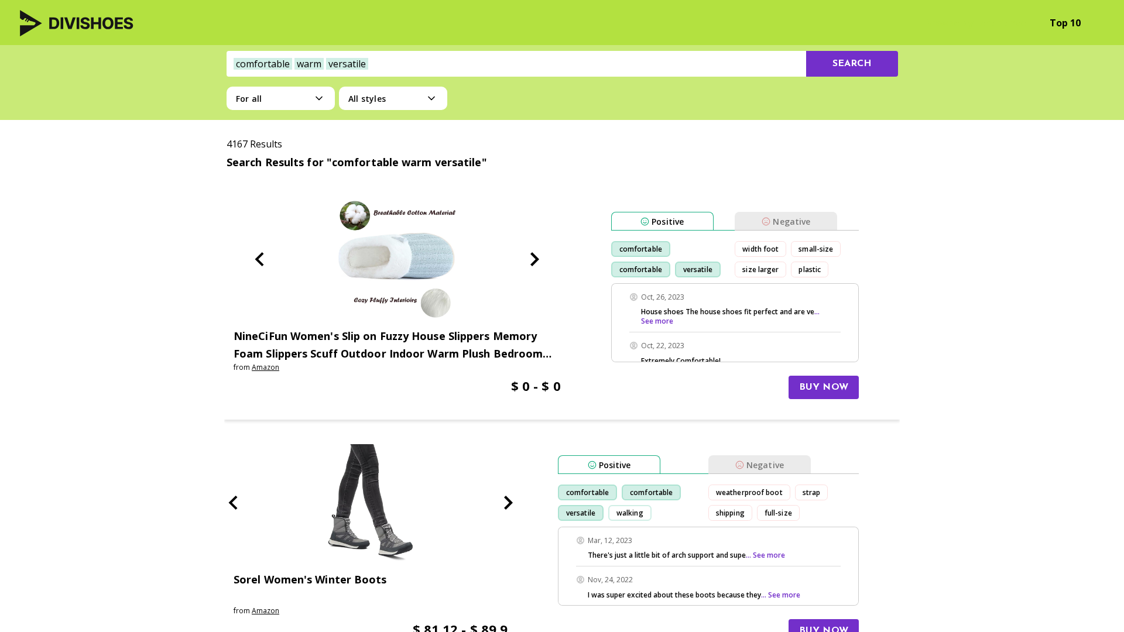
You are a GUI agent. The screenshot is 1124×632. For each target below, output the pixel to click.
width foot (760, 249)
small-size (816, 249)
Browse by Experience (975, 22)
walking (629, 513)
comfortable (640, 249)
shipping (730, 513)
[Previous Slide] (259, 259)
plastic (810, 269)
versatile (697, 269)
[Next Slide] (534, 259)
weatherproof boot (749, 492)
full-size (778, 513)
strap (812, 492)
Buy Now (823, 387)
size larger (760, 269)
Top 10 (1065, 22)
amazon (265, 367)
